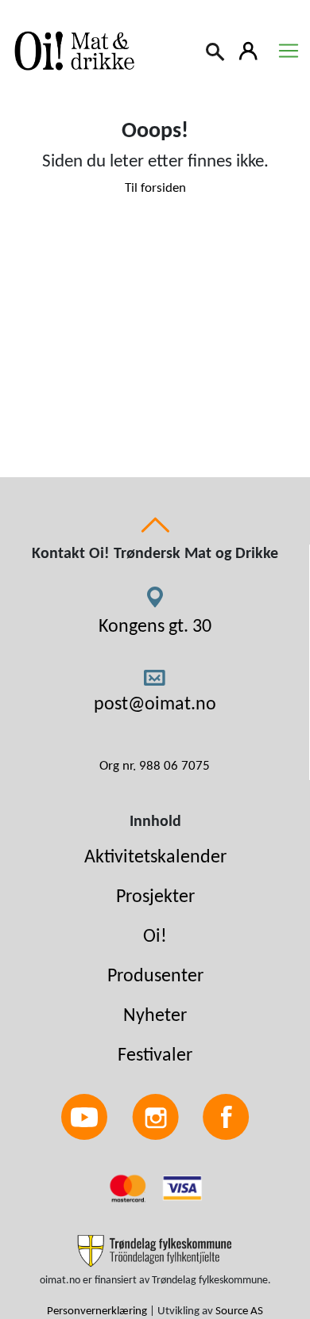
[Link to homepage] (71, 51)
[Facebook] (226, 1116)
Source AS (239, 1311)
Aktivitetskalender (155, 857)
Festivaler (155, 1055)
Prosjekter (155, 897)
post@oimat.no (155, 704)
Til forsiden (155, 188)
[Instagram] (155, 1116)
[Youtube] (84, 1116)
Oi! (155, 936)
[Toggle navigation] (288, 51)
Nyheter (155, 1016)
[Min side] (248, 50)
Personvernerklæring (97, 1311)
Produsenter (155, 976)
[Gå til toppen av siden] (155, 524)
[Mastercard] (130, 1188)
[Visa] (182, 1188)
